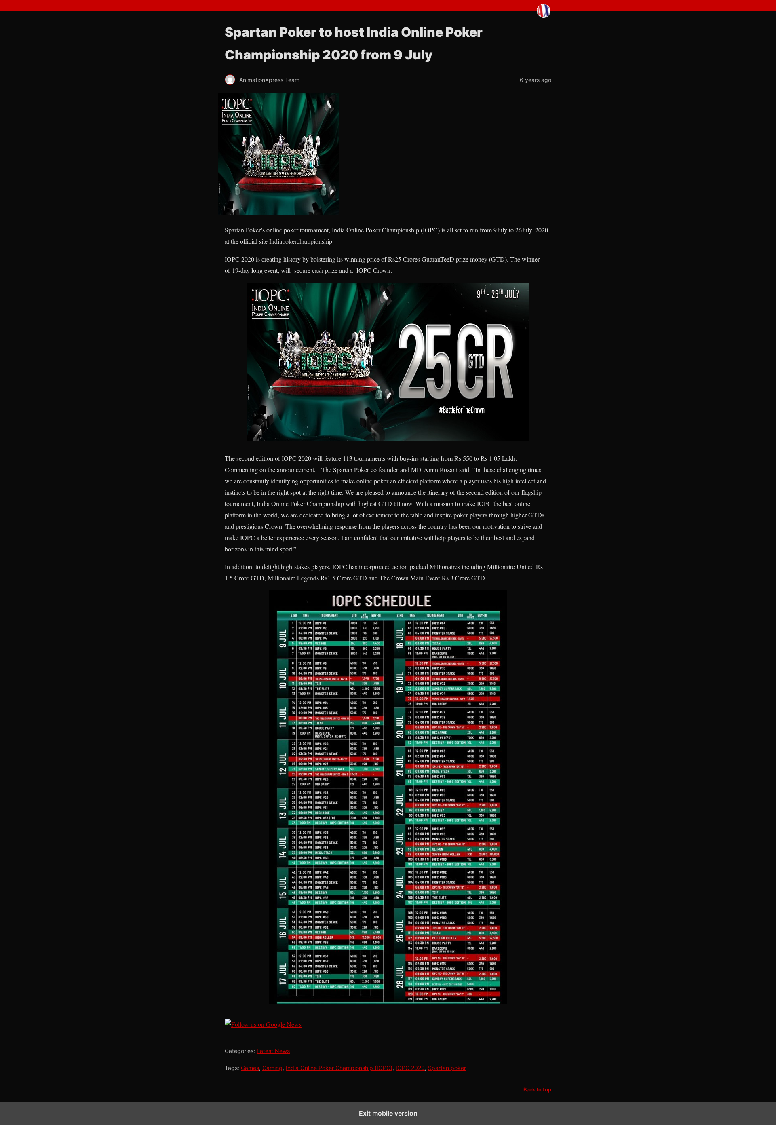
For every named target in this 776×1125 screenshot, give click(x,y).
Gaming (272, 1067)
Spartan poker (447, 1067)
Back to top (537, 1090)
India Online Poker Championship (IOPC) (339, 1067)
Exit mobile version (388, 1113)
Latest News (273, 1050)
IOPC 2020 (410, 1067)
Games (250, 1067)
